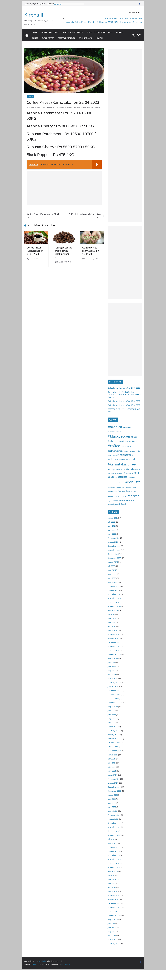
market (97, 108)
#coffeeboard (126, 446)
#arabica (52, 108)
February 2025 (113, 586)
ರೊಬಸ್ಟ (123, 504)
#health (110, 455)
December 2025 (114, 546)
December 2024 (114, 594)
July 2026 (111, 522)
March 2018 (112, 891)
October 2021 (113, 747)
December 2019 (114, 823)
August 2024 (113, 610)
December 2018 (114, 855)
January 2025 (113, 590)
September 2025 (114, 558)
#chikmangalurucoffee (117, 441)
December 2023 (114, 642)
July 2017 (111, 923)
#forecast (132, 451)
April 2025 (112, 578)
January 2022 (113, 735)
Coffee (35, 38)
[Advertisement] (64, 188)
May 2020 (111, 803)
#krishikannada (133, 469)
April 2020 (112, 807)
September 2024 (114, 606)
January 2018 (113, 899)
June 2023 (112, 666)
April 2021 (112, 771)
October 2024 (113, 602)
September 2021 (114, 751)
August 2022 (113, 706)
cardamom (112, 491)
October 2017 (113, 911)
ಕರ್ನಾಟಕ (129, 500)
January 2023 (113, 686)
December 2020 (114, 787)
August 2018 (113, 871)
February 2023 (113, 682)
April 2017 (112, 935)
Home (34, 32)
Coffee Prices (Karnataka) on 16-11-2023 (90, 251)
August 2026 (113, 518)
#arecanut (126, 427)
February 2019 (113, 847)
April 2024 (112, 626)
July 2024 (111, 614)
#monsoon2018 (131, 472)
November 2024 (114, 598)
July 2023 (111, 662)
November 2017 (114, 907)
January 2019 (113, 851)
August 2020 (113, 795)
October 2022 (113, 698)
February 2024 (113, 634)
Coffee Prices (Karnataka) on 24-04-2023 (85, 216)
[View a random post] (139, 35)
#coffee (70, 108)
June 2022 (112, 714)
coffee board (121, 491)
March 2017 (112, 939)
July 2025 (111, 566)
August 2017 (113, 919)
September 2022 (114, 702)
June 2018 (112, 879)
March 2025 (112, 582)
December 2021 (114, 739)
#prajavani (131, 477)
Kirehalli (33, 14)
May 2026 (111, 530)
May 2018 (111, 883)
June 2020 (112, 799)
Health (99, 38)
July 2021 (111, 759)
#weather (131, 487)
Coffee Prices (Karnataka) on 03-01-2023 (35, 251)
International (85, 38)
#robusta (90, 108)
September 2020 (114, 791)
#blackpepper (61, 108)
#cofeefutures (132, 441)
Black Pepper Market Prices (99, 32)
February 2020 (113, 815)
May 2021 (111, 767)
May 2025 (111, 574)
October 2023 (113, 650)
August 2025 (113, 562)
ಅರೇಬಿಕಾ (122, 500)
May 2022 (111, 718)
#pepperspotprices (117, 476)
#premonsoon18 (113, 483)
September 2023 (114, 654)
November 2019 (114, 827)
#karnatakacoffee (80, 108)
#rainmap (122, 483)
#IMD (115, 455)
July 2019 (111, 839)
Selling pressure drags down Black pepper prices (63, 252)
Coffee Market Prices (73, 32)
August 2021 (113, 755)
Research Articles (66, 38)
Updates (30, 97)
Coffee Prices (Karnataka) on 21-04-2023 (43, 216)
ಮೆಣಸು (117, 504)
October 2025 (113, 554)
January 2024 (113, 638)
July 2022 (111, 710)
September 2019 (114, 835)
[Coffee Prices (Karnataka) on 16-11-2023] (92, 232)
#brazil (134, 436)
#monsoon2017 (118, 473)
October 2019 (113, 831)
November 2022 (114, 694)
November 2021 (114, 743)
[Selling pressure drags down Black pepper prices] (64, 232)
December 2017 (114, 903)
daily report (112, 496)
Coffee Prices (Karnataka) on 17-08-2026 (124, 405)
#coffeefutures (115, 450)
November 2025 (114, 550)
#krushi (110, 473)
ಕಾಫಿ (134, 500)
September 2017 (114, 915)
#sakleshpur (112, 488)
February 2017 (113, 943)
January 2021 (113, 783)
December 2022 (114, 690)
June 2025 (112, 570)
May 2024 (111, 622)
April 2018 (112, 887)
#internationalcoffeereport (121, 458)
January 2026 (113, 542)
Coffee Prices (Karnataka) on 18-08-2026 (124, 401)
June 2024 (112, 618)
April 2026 (112, 534)
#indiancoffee (125, 454)
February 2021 (113, 779)
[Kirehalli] (27, 35)
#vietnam (121, 487)
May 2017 (111, 931)
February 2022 (113, 731)
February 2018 (113, 895)
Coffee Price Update (50, 32)
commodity (132, 491)
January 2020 (113, 819)
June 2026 (112, 526)
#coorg (125, 451)
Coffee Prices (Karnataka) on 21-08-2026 (123, 18)
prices (115, 500)
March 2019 (112, 843)
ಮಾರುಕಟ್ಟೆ (111, 504)
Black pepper (48, 38)
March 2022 (112, 727)
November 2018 (114, 859)
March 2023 (112, 678)
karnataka (122, 496)
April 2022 (112, 723)
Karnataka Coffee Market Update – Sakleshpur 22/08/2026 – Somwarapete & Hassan (103, 22)
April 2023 (112, 674)
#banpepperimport (114, 432)
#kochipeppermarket (116, 469)
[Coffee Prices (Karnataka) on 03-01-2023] (36, 232)
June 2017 (112, 927)
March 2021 (112, 775)
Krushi (119, 32)
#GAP (139, 451)
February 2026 (113, 538)
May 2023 (111, 670)
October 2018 (113, 863)
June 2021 (112, 763)
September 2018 (114, 867)
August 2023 (113, 658)
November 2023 (114, 646)
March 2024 (112, 630)
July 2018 (111, 875)
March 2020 (112, 811)
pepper (110, 501)
